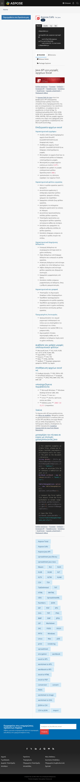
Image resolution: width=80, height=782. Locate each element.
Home (5, 9)
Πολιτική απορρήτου (33, 779)
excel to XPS (43, 659)
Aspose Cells (43, 546)
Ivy (51, 26)
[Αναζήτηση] (77, 3)
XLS (50, 567)
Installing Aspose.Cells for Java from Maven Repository (47, 428)
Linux (40, 639)
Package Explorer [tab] (45, 63)
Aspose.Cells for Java (45, 97)
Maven (39, 26)
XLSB (40, 572)
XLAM (59, 577)
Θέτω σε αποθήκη (44, 415)
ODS (40, 598)
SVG (39, 613)
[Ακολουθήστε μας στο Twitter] (31, 749)
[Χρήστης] (73, 3)
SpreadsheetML (53, 598)
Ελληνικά (67, 3)
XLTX (40, 577)
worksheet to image (46, 695)
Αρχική (3, 757)
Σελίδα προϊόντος (42, 87)
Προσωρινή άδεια (42, 93)
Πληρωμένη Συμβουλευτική (54, 763)
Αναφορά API (40, 89)
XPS (56, 608)
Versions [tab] (52, 55)
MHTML (51, 592)
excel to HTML (43, 674)
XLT (58, 572)
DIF (39, 608)
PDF (47, 608)
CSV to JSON (43, 710)
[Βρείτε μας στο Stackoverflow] (40, 749)
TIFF (48, 613)
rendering (51, 644)
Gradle (46, 26)
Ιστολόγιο (61, 89)
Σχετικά (48, 766)
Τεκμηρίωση (27, 760)
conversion (42, 685)
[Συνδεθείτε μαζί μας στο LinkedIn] (35, 749)
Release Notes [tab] (43, 59)
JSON (53, 603)
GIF (39, 623)
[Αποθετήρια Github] (49, 749)
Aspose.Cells (51, 17)
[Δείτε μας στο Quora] (44, 749)
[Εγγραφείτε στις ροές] (53, 749)
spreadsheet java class (47, 562)
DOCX (59, 628)
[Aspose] (14, 3)
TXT (55, 587)
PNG (57, 613)
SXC (39, 628)
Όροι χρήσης (42, 779)
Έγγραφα (52, 87)
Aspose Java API (44, 552)
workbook (56, 654)
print (40, 644)
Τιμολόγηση (5, 760)
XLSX (59, 567)
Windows (51, 633)
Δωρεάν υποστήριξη (53, 91)
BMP (40, 618)
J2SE (58, 639)
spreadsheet (43, 649)
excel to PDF (43, 680)
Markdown (50, 623)
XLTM (49, 577)
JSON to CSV (43, 705)
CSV (39, 582)
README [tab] (41, 55)
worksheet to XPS (45, 664)
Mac (49, 639)
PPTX (40, 633)
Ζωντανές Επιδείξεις (52, 760)
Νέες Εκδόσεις (50, 757)
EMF (49, 618)
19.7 (43, 20)
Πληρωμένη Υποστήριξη (31, 763)
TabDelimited (43, 587)
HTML (40, 592)
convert (55, 685)
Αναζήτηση (41, 91)
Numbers (42, 603)
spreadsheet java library (47, 557)
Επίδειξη (60, 87)
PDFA (40, 690)
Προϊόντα (26, 757)
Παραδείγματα (51, 89)
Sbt (56, 26)
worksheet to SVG (45, 700)
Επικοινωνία (49, 779)
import (56, 710)
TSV (48, 582)
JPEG (58, 618)
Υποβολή (44, 732)
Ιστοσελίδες (27, 766)
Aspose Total (43, 541)
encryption (42, 654)
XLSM (50, 572)
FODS (49, 628)
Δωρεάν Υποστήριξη (8, 763)
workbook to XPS (44, 669)
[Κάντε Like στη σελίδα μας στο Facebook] (27, 749)
